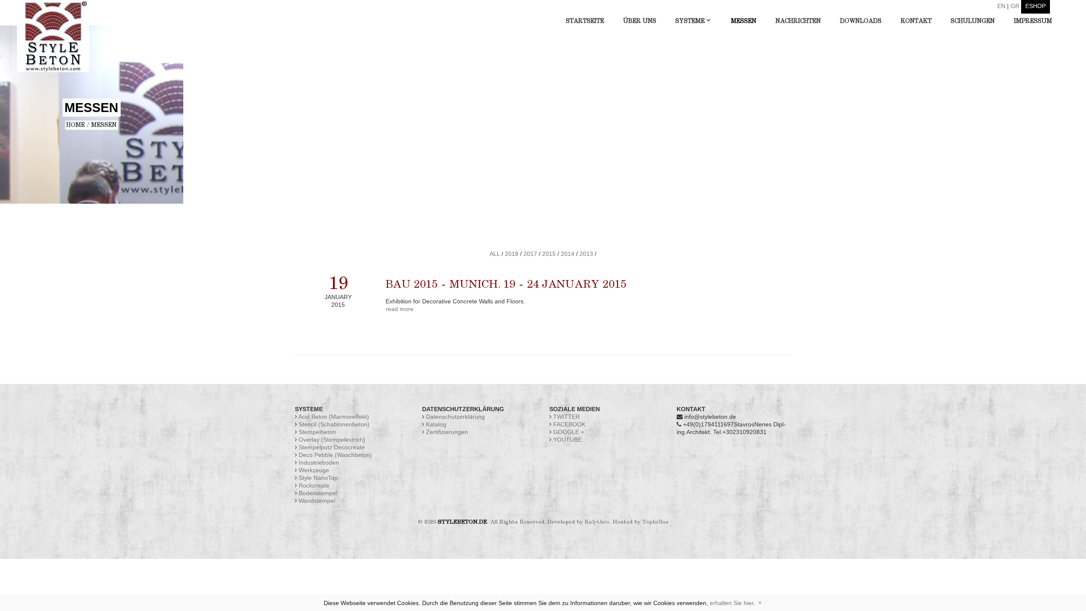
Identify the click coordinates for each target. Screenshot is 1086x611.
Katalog (436, 424)
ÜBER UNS (639, 21)
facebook (568, 424)
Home (75, 125)
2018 (511, 253)
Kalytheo (597, 522)
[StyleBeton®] (53, 35)
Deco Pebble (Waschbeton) (335, 454)
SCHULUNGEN (973, 21)
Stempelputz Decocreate (332, 447)
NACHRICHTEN (798, 21)
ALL (495, 253)
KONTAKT (916, 21)
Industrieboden (319, 462)
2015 (549, 253)
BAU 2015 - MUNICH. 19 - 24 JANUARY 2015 (506, 284)
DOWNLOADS (861, 21)
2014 (567, 253)
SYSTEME (690, 21)
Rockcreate (314, 485)
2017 (530, 253)
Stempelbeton (317, 432)
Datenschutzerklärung (455, 416)
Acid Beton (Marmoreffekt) (333, 416)
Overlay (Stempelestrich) (332, 439)
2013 (586, 253)
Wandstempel (317, 500)
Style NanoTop (318, 477)
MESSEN (743, 21)
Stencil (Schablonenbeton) (334, 424)
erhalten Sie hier (731, 603)
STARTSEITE (585, 21)
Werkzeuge (314, 470)
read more (400, 309)
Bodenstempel (318, 493)
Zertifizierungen (447, 432)
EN (1001, 6)
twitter (565, 416)
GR (1014, 6)
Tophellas (655, 522)
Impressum (1033, 21)
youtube (566, 439)
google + (567, 432)
